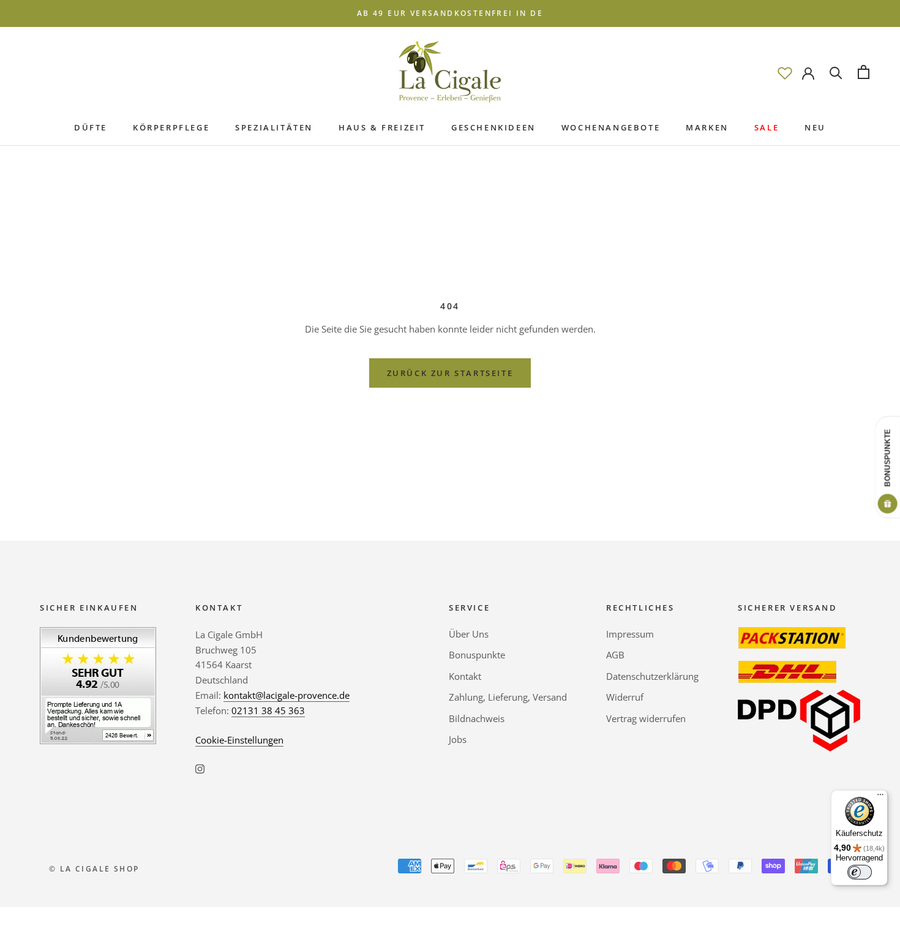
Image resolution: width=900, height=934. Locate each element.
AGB (615, 655)
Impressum (630, 634)
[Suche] (836, 72)
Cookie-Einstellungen (239, 740)
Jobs (458, 739)
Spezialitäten (274, 127)
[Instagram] (199, 767)
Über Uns (469, 634)
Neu (815, 127)
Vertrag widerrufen (646, 718)
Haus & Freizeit (382, 127)
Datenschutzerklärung (652, 676)
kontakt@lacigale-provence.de (286, 695)
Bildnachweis (476, 718)
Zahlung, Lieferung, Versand (508, 697)
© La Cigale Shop (94, 869)
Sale (766, 127)
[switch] (859, 872)
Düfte (90, 127)
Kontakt (465, 676)
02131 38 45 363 (268, 710)
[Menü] (880, 797)
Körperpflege (171, 127)
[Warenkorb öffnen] (863, 72)
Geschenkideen (493, 127)
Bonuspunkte (477, 655)
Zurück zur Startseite (450, 372)
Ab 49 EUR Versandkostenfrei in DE (450, 13)
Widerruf (624, 697)
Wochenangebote (610, 127)
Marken (707, 127)
